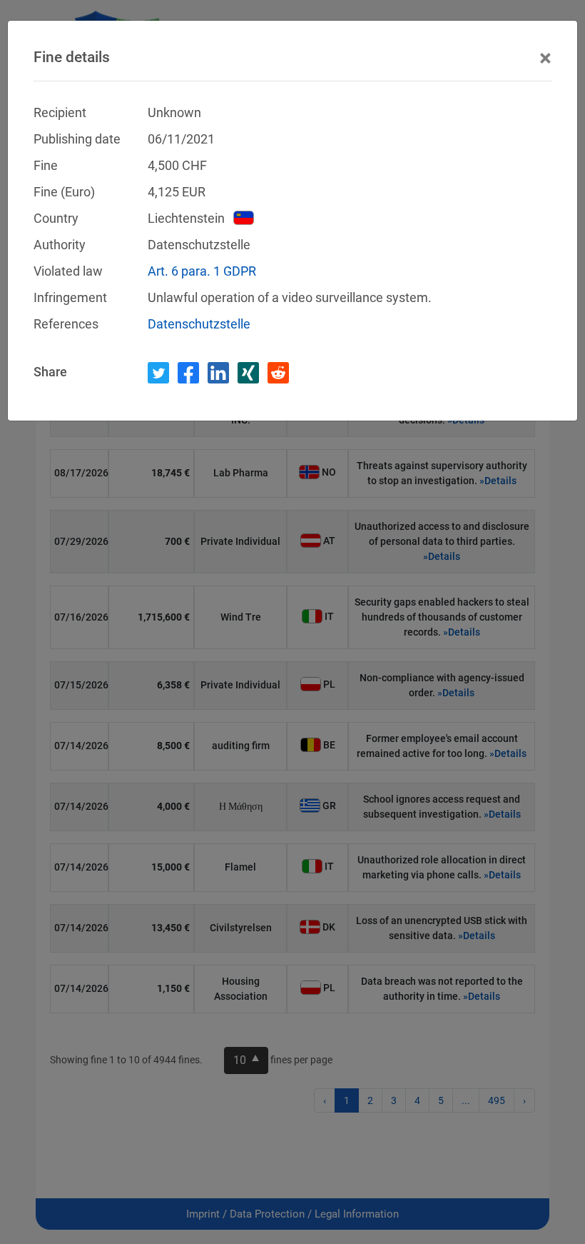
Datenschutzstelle (199, 323)
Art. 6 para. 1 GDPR (202, 271)
